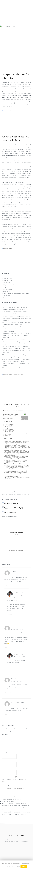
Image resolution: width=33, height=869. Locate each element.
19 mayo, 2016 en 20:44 (17, 705)
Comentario (5, 734)
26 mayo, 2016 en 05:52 (17, 629)
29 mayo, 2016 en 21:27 (20, 657)
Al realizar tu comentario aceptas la (14, 780)
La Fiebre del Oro (19, 859)
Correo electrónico (7, 761)
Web (3, 769)
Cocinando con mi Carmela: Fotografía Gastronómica (16, 11)
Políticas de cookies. (14, 866)
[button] (24, 417)
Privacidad (28, 859)
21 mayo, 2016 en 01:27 (17, 681)
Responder (8, 585)
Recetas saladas (14, 68)
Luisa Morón (17, 592)
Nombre (4, 753)
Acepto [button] (24, 866)
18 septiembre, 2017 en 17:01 (18, 574)
